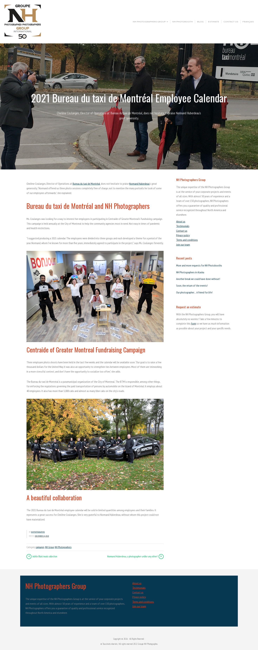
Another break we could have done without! (198, 279)
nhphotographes (38, 532)
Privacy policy (183, 235)
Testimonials (182, 226)
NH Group (49, 547)
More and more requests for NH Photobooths (199, 265)
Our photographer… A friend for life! (194, 292)
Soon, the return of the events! (192, 285)
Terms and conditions (187, 240)
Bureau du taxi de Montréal (86, 183)
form (193, 323)
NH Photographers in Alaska (190, 272)
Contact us (181, 230)
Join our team (183, 244)
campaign (40, 547)
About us (180, 221)
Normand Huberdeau (139, 183)
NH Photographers (63, 547)
